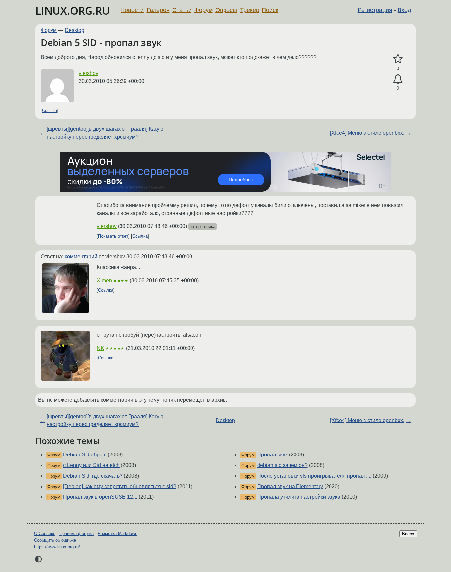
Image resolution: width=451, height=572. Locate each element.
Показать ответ (113, 236)
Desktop (74, 30)
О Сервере (44, 533)
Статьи (181, 10)
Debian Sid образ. (84, 454)
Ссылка (49, 110)
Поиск (270, 10)
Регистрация (375, 10)
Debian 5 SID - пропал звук (101, 42)
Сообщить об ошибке (55, 540)
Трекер (249, 10)
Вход (404, 10)
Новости (132, 10)
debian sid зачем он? (282, 465)
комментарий (81, 256)
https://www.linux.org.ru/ (57, 546)
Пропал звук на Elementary (290, 486)
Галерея (158, 10)
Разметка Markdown (117, 533)
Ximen (104, 280)
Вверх (408, 533)
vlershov (88, 73)
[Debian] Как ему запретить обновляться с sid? (119, 486)
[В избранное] (397, 59)
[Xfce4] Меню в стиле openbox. (367, 133)
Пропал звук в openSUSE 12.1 (100, 497)
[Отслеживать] (397, 79)
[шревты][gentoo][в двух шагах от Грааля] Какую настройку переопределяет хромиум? (105, 133)
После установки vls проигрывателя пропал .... (314, 476)
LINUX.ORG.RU (72, 10)
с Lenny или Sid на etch (91, 465)
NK (100, 348)
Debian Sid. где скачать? (92, 476)
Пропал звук (272, 454)
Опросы (226, 10)
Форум (203, 10)
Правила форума (76, 533)
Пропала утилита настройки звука (298, 497)
